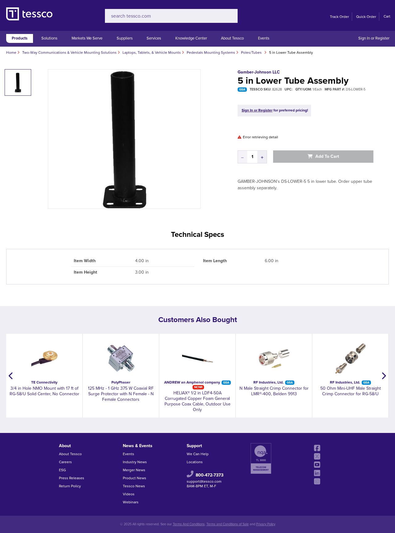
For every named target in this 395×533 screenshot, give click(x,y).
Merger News (134, 470)
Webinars (131, 502)
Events (263, 38)
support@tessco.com (204, 481)
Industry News (135, 462)
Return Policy (70, 486)
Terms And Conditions (189, 524)
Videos (129, 494)
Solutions (49, 38)
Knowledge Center (191, 38)
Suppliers (125, 38)
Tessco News (134, 486)
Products (19, 38)
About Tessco (232, 38)
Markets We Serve (87, 38)
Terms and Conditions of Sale (227, 524)
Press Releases (71, 478)
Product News (134, 478)
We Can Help (198, 454)
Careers (65, 462)
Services (154, 38)
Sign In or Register (373, 38)
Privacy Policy (265, 524)
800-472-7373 (209, 474)
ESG (62, 470)
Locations (195, 462)
